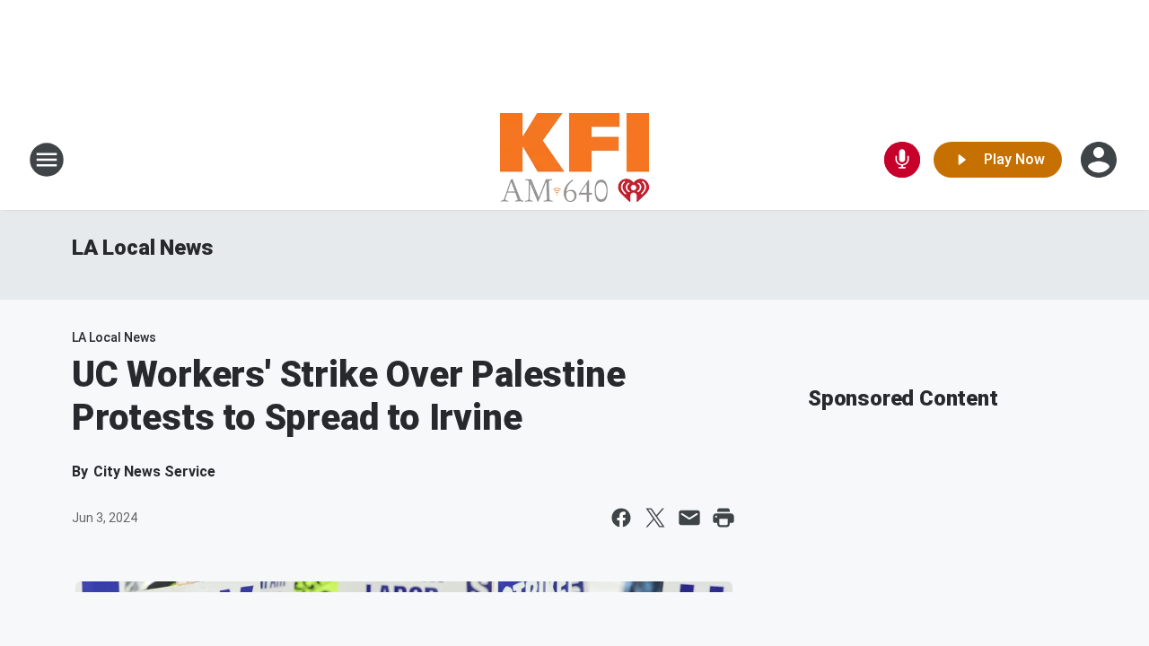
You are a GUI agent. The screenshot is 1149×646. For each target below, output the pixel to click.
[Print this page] (723, 517)
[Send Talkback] (902, 160)
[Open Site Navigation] (47, 160)
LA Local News (142, 247)
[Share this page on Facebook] (621, 517)
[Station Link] (574, 159)
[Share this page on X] (655, 517)
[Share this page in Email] (689, 517)
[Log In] (1100, 160)
